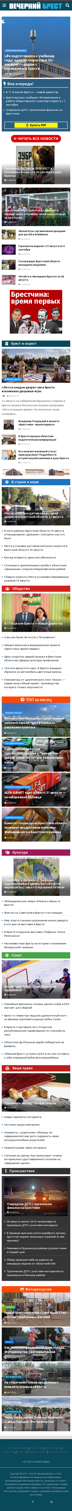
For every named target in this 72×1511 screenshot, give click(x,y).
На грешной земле (14, 743)
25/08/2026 (25, 429)
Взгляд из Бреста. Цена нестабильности (30, 557)
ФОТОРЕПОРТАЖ (13, 1377)
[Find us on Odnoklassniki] (28, 1502)
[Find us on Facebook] (18, 1502)
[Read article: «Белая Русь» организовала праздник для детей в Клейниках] (9, 234)
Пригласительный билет (18, 787)
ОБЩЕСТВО (37, 1448)
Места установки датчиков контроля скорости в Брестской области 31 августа (33, 515)
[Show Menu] (4, 5)
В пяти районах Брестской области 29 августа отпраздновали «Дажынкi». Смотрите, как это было (34, 534)
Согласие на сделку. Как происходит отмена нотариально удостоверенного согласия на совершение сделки (33, 1159)
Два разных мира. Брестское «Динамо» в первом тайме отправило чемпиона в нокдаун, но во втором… (35, 214)
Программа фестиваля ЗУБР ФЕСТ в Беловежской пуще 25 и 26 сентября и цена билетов (32, 172)
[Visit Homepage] (35, 5)
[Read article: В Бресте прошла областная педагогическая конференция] (9, 440)
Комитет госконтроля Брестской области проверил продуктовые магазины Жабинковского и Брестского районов (35, 827)
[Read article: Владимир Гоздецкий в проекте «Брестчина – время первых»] (9, 425)
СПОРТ (21, 1452)
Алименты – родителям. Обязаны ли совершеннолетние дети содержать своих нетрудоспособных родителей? (31, 1136)
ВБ (6, 74)
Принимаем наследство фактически (30, 1103)
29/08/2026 (14, 1212)
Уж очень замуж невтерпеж (22, 1124)
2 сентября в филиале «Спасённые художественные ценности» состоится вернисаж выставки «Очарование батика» (34, 883)
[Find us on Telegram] (37, 1502)
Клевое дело (13, 379)
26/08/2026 (14, 396)
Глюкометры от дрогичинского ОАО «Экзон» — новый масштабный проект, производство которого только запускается (34, 683)
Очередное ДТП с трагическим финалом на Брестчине (29, 1205)
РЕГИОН (9, 1342)
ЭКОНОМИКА (53, 1448)
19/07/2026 (11, 1358)
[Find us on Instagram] (42, 1502)
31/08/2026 (16, 74)
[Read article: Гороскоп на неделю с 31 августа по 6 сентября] (9, 250)
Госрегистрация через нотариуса (25, 1147)
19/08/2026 (11, 838)
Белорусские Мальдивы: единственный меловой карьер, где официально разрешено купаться (34, 723)
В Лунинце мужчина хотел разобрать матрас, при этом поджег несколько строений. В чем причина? (36, 1237)
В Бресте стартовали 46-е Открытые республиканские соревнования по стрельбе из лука (34, 1031)
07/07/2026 (11, 1427)
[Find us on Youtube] (47, 1502)
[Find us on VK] (23, 1502)
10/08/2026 (11, 733)
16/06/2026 (11, 1108)
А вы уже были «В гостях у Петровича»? (29, 637)
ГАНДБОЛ (10, 1307)
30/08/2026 (11, 222)
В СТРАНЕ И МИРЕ (18, 1448)
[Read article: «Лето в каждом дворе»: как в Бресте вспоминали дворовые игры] (36, 366)
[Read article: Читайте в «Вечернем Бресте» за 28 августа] (9, 280)
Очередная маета (14, 818)
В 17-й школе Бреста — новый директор (32, 92)
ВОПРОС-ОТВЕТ (37, 1452)
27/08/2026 (25, 269)
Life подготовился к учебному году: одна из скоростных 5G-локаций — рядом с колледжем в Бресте (29, 62)
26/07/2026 (11, 1323)
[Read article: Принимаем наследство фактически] (36, 1097)
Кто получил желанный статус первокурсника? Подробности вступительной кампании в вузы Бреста (43, 455)
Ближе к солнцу (14, 713)
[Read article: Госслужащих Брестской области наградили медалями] (9, 265)
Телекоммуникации (16, 50)
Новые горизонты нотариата (22, 1116)
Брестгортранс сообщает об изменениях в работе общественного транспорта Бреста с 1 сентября (36, 101)
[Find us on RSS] (51, 1502)
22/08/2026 (25, 463)
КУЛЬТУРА (9, 1452)
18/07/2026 (11, 1393)
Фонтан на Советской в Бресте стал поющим (33, 912)
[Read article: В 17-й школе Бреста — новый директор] (36, 618)
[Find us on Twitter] (32, 1502)
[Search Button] (67, 5)
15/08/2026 (11, 768)
